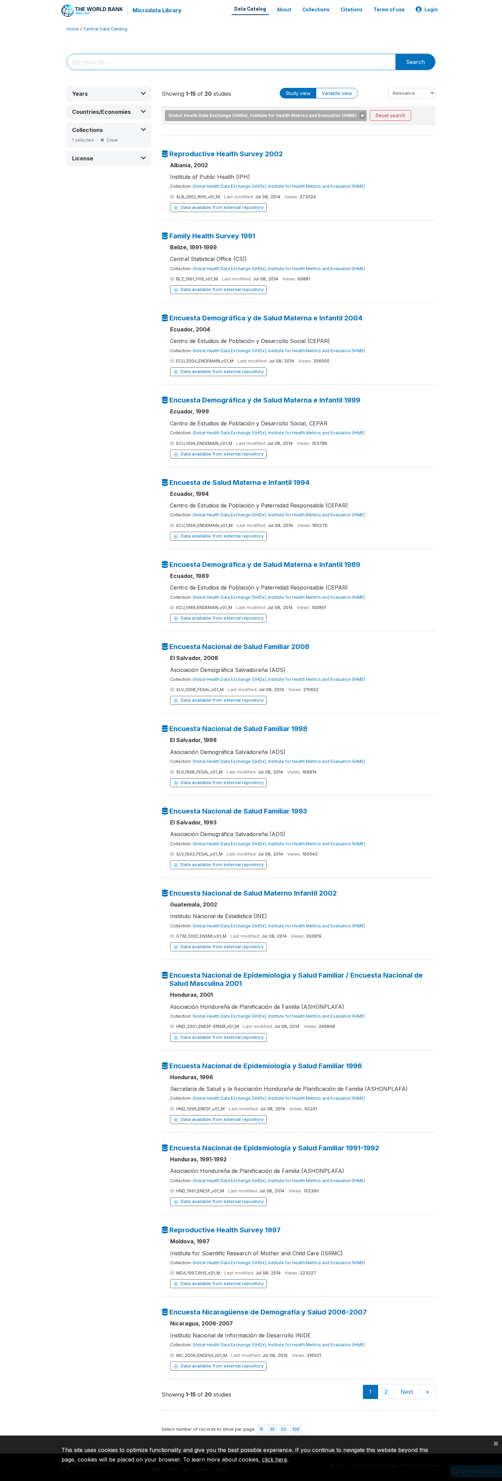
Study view (297, 93)
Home (73, 28)
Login (431, 9)
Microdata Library (157, 10)
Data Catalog (250, 9)
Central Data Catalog (105, 28)
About (284, 9)
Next (407, 1391)
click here (274, 1459)
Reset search (390, 115)
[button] (109, 94)
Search (415, 61)
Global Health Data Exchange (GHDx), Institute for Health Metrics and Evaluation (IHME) (279, 186)
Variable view (337, 93)
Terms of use (389, 9)
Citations (351, 9)
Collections (316, 9)
